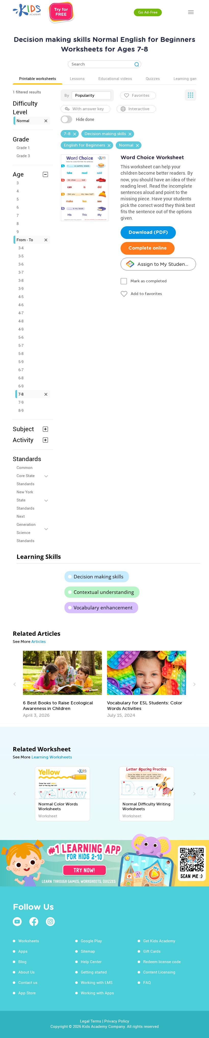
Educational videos (115, 78)
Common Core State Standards (26, 475)
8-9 (20, 410)
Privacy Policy (116, 1021)
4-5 (20, 296)
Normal (23, 120)
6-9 (20, 385)
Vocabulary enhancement (103, 607)
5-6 (20, 337)
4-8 (20, 320)
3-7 (20, 272)
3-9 (20, 288)
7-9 (20, 402)
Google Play (91, 940)
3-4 (20, 247)
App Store (27, 992)
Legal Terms (90, 1021)
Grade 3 (23, 155)
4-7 (20, 312)
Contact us (27, 982)
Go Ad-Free (148, 12)
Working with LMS (96, 982)
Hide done (85, 119)
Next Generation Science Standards (26, 528)
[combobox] (91, 95)
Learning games (188, 78)
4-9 (20, 329)
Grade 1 (23, 147)
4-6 (20, 304)
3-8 (20, 280)
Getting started (94, 972)
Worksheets (28, 940)
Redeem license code (162, 961)
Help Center (91, 961)
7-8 (20, 394)
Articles (38, 641)
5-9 (20, 361)
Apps (23, 951)
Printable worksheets (37, 78)
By (66, 95)
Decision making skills (98, 576)
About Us (26, 972)
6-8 (20, 377)
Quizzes (153, 78)
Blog (22, 961)
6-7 (20, 369)
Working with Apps (97, 992)
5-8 (20, 353)
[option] (62, 684)
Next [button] (193, 684)
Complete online (147, 248)
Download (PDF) (148, 232)
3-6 (20, 264)
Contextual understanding (104, 592)
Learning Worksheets (51, 757)
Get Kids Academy (159, 940)
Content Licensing (159, 972)
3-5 (20, 255)
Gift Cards (152, 951)
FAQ (147, 982)
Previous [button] (15, 684)
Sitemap (88, 951)
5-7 (20, 345)
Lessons (77, 78)
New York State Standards (25, 500)
